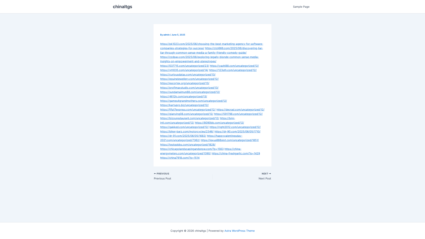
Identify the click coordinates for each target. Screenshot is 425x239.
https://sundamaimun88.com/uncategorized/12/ (190, 92)
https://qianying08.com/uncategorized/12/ (186, 114)
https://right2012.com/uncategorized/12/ (235, 127)
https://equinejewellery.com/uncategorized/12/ (189, 78)
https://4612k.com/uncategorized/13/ (183, 96)
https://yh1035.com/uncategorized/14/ (184, 70)
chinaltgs (122, 6)
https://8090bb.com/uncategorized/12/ (219, 122)
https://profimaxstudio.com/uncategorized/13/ (189, 87)
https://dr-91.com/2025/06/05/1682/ (183, 135)
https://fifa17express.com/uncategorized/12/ (188, 109)
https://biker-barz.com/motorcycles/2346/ (187, 131)
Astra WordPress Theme (239, 230)
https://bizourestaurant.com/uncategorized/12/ (189, 118)
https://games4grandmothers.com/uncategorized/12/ (193, 100)
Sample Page (301, 6)
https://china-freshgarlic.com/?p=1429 (236, 153)
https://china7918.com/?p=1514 (180, 157)
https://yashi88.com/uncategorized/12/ (234, 65)
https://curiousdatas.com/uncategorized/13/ (187, 74)
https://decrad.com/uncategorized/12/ (240, 109)
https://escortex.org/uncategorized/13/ (184, 83)
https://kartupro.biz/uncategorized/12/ (184, 105)
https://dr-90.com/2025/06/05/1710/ (237, 131)
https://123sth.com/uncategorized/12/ (233, 70)
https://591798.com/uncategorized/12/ (238, 114)
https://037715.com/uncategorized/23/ (184, 65)
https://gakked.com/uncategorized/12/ (184, 127)
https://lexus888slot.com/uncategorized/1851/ (230, 140)
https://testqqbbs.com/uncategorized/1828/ (187, 144)
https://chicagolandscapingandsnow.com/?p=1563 (192, 149)
